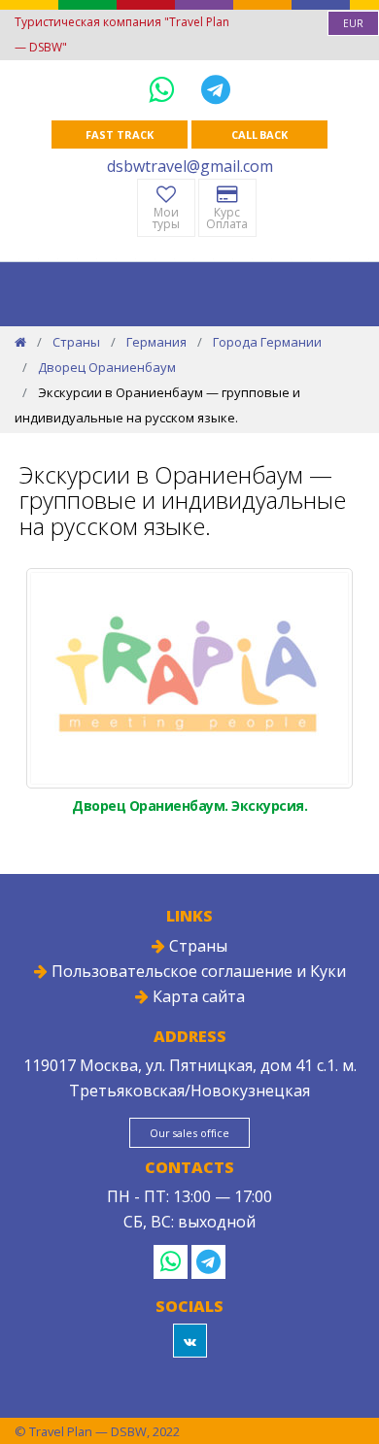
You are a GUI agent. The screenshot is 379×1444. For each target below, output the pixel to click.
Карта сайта (197, 996)
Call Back (259, 134)
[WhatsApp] (165, 89)
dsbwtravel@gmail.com (190, 166)
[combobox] (353, 23)
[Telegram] (215, 89)
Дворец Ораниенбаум (107, 367)
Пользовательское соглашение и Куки (197, 971)
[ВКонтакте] (190, 1341)
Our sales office (189, 1132)
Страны (76, 342)
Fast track (119, 134)
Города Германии (267, 342)
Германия (156, 342)
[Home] (20, 342)
